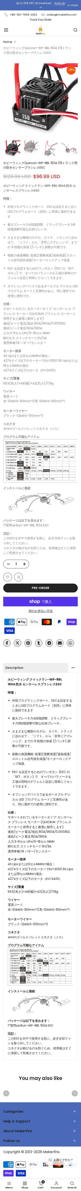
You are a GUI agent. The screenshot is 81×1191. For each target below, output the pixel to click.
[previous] (6, 1093)
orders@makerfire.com (61, 14)
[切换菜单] (6, 30)
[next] (75, 1093)
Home (7, 42)
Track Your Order (40, 19)
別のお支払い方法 (41, 611)
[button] (7, 577)
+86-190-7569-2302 (23, 14)
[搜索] (75, 30)
